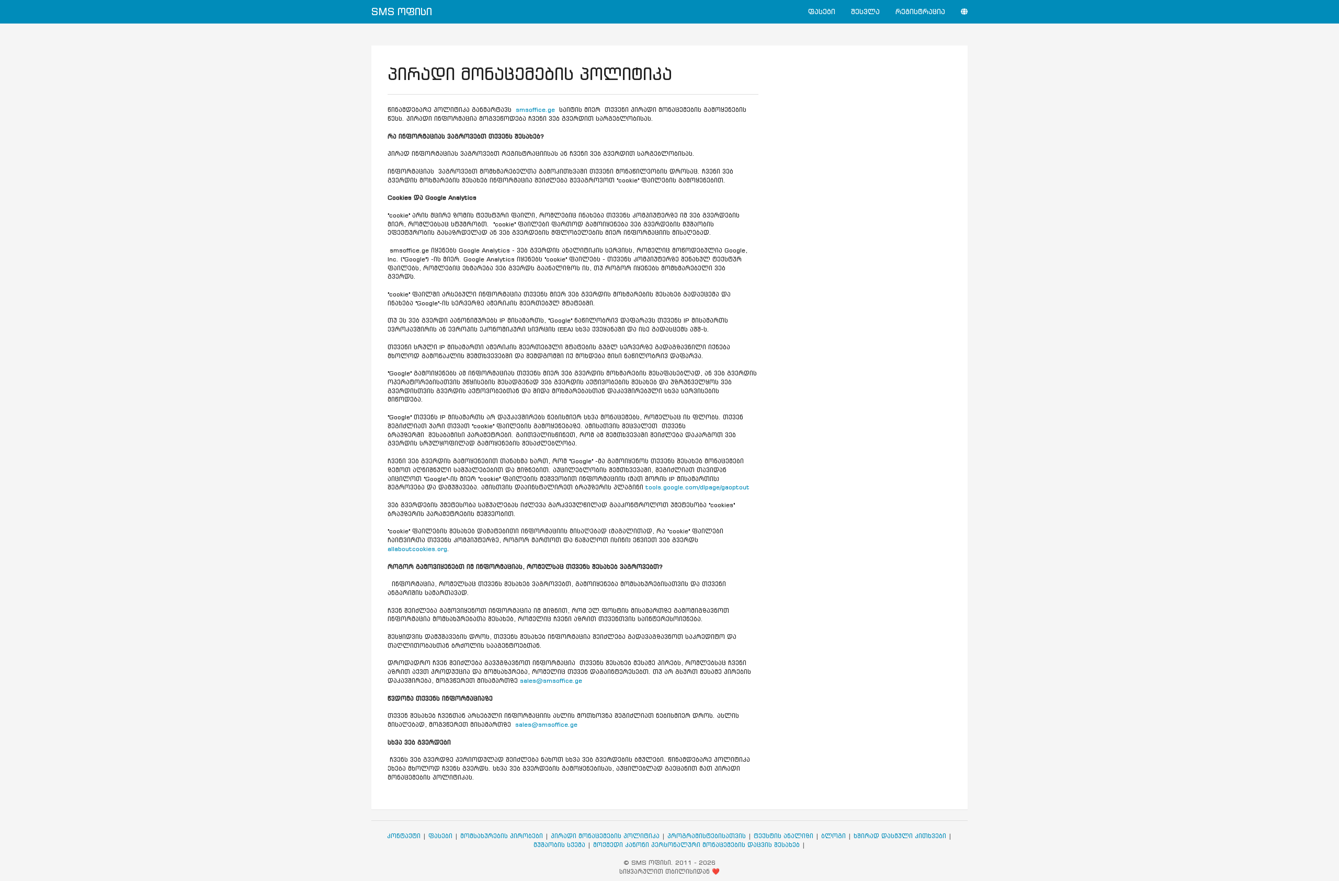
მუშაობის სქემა (559, 845)
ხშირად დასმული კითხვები (900, 836)
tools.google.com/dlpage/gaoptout (697, 487)
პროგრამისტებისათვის (706, 836)
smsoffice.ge (535, 109)
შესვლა (865, 11)
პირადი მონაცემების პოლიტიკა (605, 836)
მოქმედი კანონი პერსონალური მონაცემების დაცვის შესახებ (696, 845)
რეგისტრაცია (920, 11)
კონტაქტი (404, 836)
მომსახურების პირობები (501, 836)
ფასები (821, 11)
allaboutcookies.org (417, 549)
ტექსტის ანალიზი (783, 836)
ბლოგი (833, 836)
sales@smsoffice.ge (551, 680)
